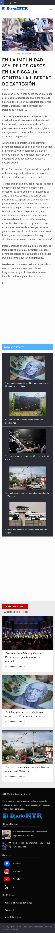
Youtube (16, 879)
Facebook (17, 863)
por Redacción (9, 90)
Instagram (17, 871)
